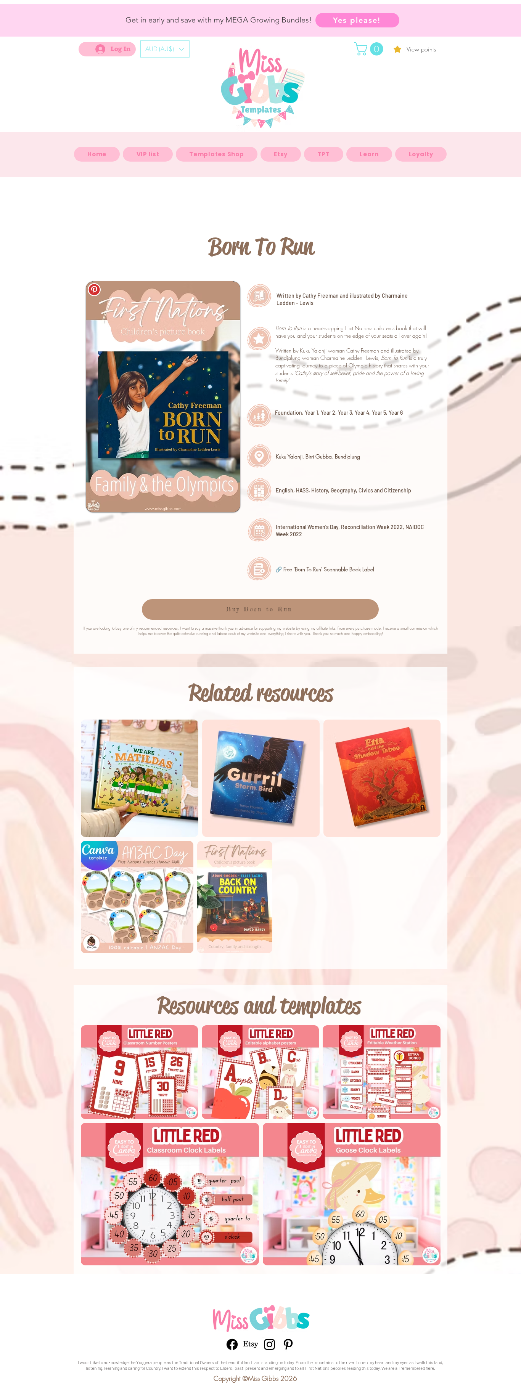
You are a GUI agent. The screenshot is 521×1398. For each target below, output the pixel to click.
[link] (370, 49)
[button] (165, 49)
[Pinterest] (288, 1344)
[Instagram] (269, 1344)
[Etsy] (250, 1344)
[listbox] (165, 49)
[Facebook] (232, 1344)
